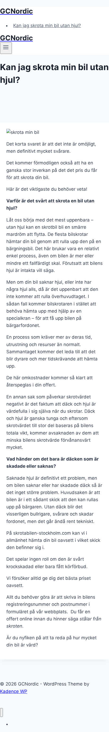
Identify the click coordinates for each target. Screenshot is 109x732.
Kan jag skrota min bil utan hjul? (47, 25)
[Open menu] (6, 48)
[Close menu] (1, 712)
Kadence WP (13, 691)
